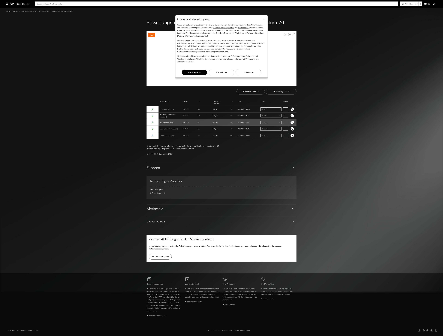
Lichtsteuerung (44, 11)
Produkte (15, 11)
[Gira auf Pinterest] (435, 330)
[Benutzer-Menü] (434, 4)
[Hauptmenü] (27, 4)
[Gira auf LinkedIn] (427, 330)
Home (8, 11)
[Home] (15, 4)
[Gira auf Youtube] (423, 330)
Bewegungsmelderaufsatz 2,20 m (62, 11)
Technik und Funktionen (28, 11)
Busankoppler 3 (158, 193)
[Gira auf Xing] (431, 330)
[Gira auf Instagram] (419, 330)
